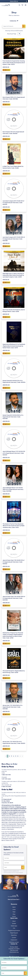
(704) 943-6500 (14, 950)
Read (14, 912)
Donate (14, 923)
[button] (26, 1)
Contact (14, 937)
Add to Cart (7, 70)
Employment (14, 940)
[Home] (6, 5)
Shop (14, 914)
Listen (14, 909)
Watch (14, 907)
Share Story (14, 935)
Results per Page (11, 33)
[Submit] (22, 867)
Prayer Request (14, 933)
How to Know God (13, 899)
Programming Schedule (14, 930)
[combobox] (14, 26)
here (23, 835)
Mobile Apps (14, 926)
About (14, 921)
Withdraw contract (14, 942)
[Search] (23, 26)
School (14, 916)
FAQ (14, 928)
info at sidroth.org (14, 952)
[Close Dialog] (26, 958)
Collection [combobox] (13, 21)
